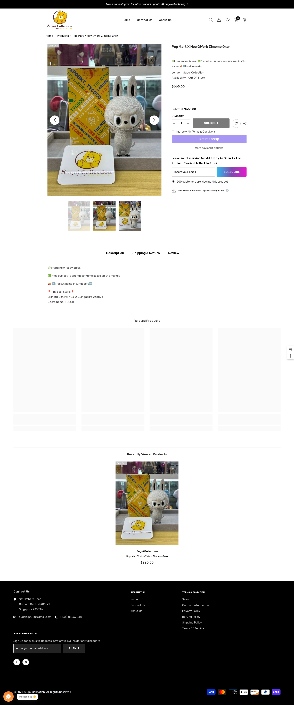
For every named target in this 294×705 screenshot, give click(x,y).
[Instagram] (25, 662)
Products (63, 35)
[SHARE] (244, 124)
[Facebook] (16, 662)
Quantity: (178, 116)
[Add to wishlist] (236, 123)
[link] (44, 423)
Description (115, 253)
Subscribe (232, 172)
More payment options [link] (209, 148)
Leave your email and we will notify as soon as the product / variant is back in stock (206, 161)
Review (173, 253)
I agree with (183, 131)
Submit (74, 648)
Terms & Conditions (204, 131)
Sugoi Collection (193, 72)
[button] (54, 120)
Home (49, 35)
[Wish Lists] (228, 20)
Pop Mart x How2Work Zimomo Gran (147, 556)
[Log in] (219, 20)
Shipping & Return (146, 253)
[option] (104, 120)
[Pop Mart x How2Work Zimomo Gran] (147, 503)
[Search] (211, 20)
